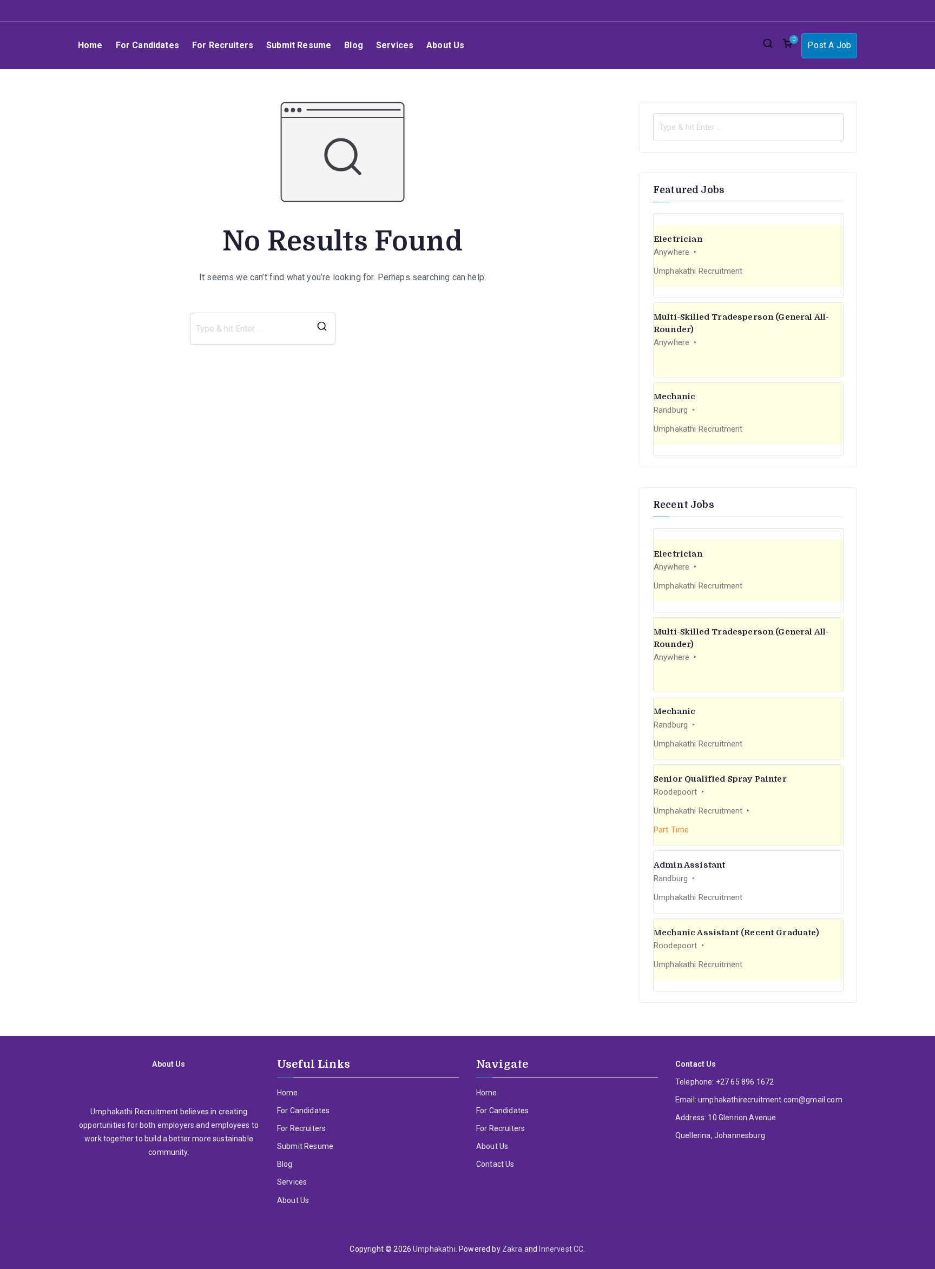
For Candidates (147, 45)
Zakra (512, 1249)
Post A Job (829, 45)
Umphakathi (434, 1249)
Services (394, 45)
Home (90, 45)
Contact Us (495, 1164)
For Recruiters (222, 45)
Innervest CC (561, 1249)
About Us (445, 45)
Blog (353, 45)
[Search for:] (748, 127)
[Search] (322, 329)
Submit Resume (298, 45)
